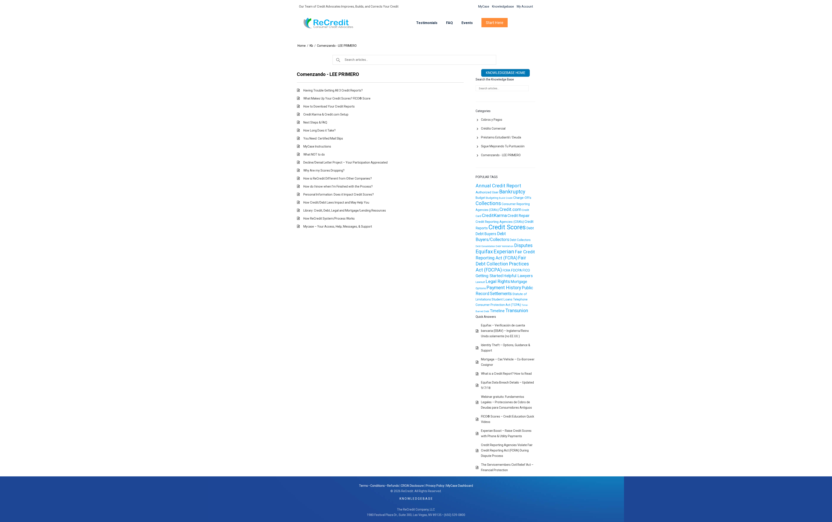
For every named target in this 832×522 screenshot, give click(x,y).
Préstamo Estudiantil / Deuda (501, 137)
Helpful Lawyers (518, 275)
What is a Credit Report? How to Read (506, 373)
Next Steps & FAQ (315, 122)
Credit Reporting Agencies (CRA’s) (500, 222)
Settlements (501, 293)
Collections (488, 203)
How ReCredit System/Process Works (329, 218)
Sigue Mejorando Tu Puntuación (503, 146)
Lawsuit (480, 282)
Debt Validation (505, 246)
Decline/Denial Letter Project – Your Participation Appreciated (345, 162)
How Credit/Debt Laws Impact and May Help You (336, 202)
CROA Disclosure (412, 485)
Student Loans (502, 299)
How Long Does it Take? (319, 130)
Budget (480, 197)
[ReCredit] (331, 23)
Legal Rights (498, 281)
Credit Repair (518, 215)
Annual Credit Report (498, 185)
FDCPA (516, 270)
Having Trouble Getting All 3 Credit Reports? (333, 90)
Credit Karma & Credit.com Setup (325, 114)
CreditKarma (494, 215)
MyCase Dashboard (459, 485)
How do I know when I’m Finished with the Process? (338, 186)
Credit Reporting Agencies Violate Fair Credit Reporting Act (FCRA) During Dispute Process (507, 450)
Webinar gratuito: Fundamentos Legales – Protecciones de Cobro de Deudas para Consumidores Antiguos (506, 402)
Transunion (516, 310)
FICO (526, 270)
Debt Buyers (486, 233)
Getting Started (489, 275)
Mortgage (519, 281)
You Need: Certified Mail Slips (323, 138)
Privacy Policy (435, 485)
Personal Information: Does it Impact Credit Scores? (338, 194)
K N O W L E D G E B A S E (416, 498)
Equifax (484, 252)
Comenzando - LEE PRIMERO (337, 45)
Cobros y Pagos (491, 119)
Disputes (523, 245)
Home (301, 45)
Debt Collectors (520, 240)
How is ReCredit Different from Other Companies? (337, 178)
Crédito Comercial (493, 128)
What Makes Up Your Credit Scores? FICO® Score (336, 98)
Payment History (503, 287)
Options (481, 288)
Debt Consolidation (485, 246)
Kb (311, 45)
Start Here (494, 22)
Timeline (497, 310)
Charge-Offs (522, 198)
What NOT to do (314, 154)
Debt (530, 228)
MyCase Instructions (317, 146)
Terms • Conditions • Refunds (379, 485)
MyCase (483, 6)
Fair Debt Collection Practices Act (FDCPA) (502, 264)
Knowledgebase (503, 6)
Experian (504, 252)
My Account (525, 6)
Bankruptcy (512, 192)
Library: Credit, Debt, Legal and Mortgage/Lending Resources (344, 210)
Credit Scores (507, 227)
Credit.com (510, 209)
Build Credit (506, 197)
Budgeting (492, 197)
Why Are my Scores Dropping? (323, 170)
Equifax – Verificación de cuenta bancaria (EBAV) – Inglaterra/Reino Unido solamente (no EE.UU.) (505, 331)
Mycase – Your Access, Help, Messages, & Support (337, 226)
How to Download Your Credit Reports (329, 106)
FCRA (506, 270)
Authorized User (487, 192)
